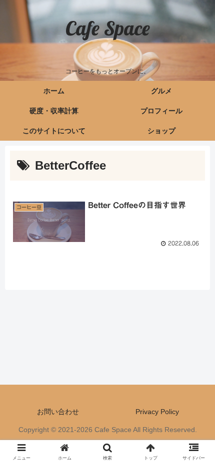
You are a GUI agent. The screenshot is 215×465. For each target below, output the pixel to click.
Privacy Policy (157, 412)
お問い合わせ (58, 412)
